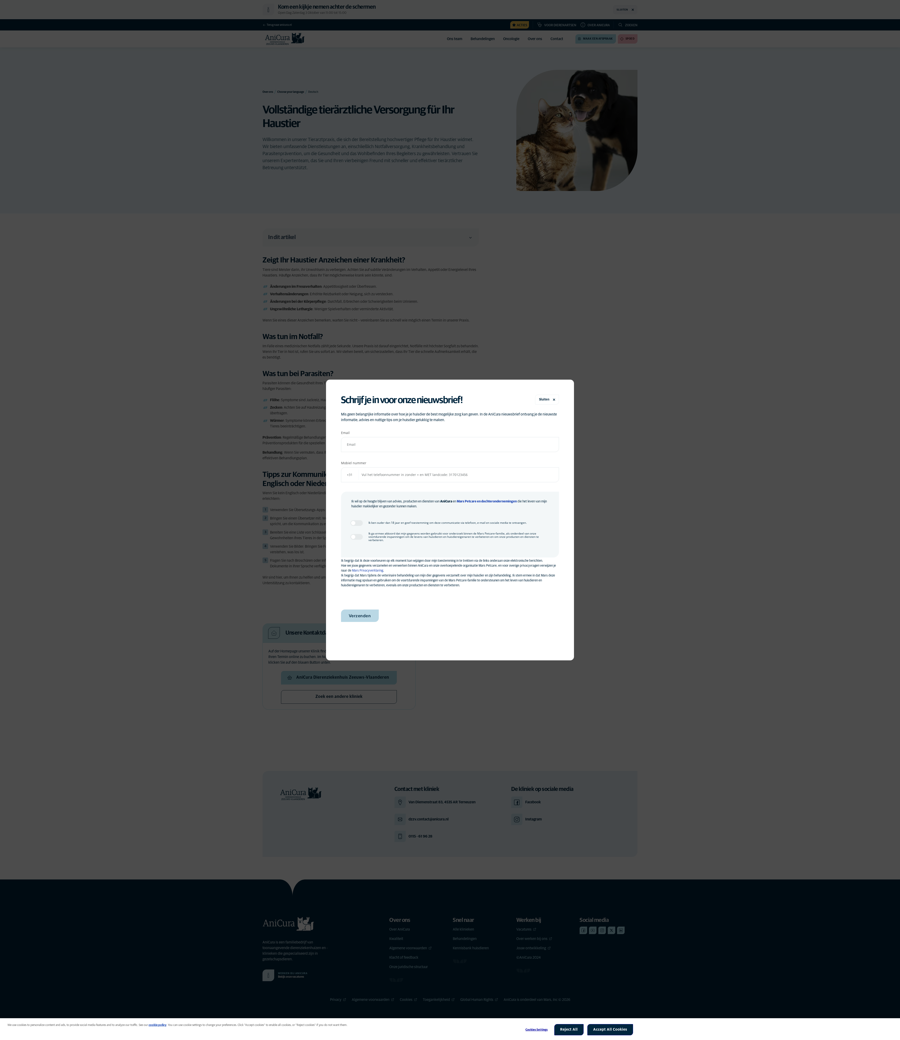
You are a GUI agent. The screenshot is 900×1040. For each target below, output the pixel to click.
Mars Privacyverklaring (367, 570)
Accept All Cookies (610, 1029)
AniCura (446, 501)
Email (345, 432)
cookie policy (157, 1025)
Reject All (569, 1029)
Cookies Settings (536, 1029)
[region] (450, 1029)
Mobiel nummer (353, 463)
